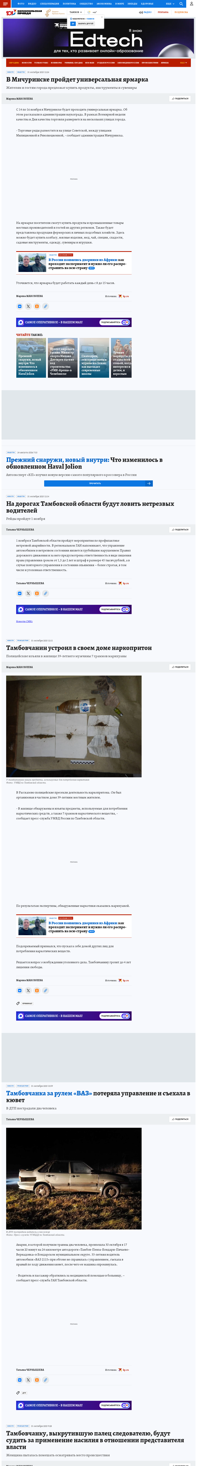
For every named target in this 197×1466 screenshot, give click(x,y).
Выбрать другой (85, 24)
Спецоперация (49, 3)
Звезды (132, 3)
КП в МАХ (89, 62)
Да (73, 24)
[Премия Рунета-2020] (53, 12)
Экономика (104, 3)
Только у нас (41, 62)
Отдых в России (106, 62)
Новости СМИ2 (24, 621)
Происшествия (150, 62)
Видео (32, 3)
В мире (119, 3)
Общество (86, 3)
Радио (148, 12)
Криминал (27, 1004)
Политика (69, 3)
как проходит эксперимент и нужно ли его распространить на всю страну (87, 264)
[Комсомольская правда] (24, 12)
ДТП (24, 1393)
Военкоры (56, 62)
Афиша (165, 62)
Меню (5, 4)
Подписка (181, 12)
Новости (27, 62)
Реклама (163, 12)
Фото (21, 3)
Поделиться (181, 98)
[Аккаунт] (191, 4)
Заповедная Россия (128, 62)
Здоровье (147, 3)
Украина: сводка (73, 62)
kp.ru (126, 296)
